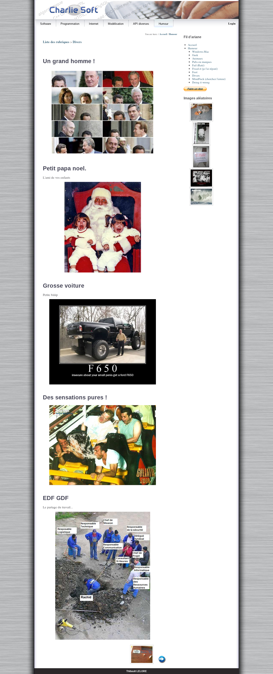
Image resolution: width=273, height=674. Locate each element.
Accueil (163, 34)
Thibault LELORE (136, 671)
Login (231, 23)
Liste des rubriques (56, 41)
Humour (173, 34)
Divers (77, 41)
